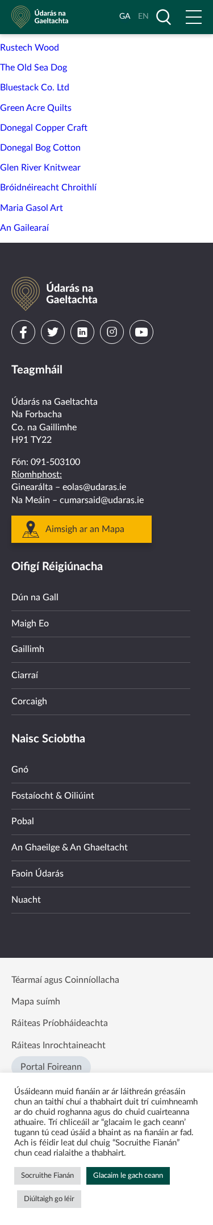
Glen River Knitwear (40, 167)
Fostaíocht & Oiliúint (52, 795)
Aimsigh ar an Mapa (84, 529)
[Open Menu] (194, 17)
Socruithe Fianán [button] (47, 1176)
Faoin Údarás (37, 873)
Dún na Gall (35, 597)
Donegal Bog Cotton (40, 147)
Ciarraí (24, 675)
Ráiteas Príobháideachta (59, 1023)
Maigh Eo (30, 623)
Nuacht (26, 899)
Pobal (22, 821)
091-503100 (55, 462)
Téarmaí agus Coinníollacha (65, 980)
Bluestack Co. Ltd (34, 87)
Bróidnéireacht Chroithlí (48, 187)
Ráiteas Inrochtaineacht (58, 1045)
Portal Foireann (51, 1067)
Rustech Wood (29, 47)
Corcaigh (29, 701)
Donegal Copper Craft (43, 127)
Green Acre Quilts (36, 108)
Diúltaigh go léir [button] (49, 1199)
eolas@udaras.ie (94, 487)
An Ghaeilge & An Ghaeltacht (69, 847)
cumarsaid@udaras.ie (102, 500)
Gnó (19, 769)
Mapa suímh (35, 1001)
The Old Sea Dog (33, 67)
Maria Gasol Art (31, 208)
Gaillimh (27, 649)
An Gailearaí (24, 227)
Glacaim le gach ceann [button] (128, 1176)
